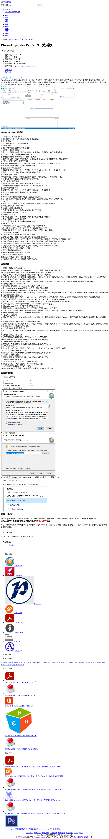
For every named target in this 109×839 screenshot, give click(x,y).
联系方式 (37, 833)
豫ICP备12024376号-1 (85, 837)
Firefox (43, 837)
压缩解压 (98, 662)
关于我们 (29, 833)
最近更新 (69, 833)
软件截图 (8, 72)
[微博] (7, 9)
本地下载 (10, 545)
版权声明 (45, 833)
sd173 (55, 835)
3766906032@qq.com (12, 12)
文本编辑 (33, 662)
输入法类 (62, 662)
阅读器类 (13, 665)
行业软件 (69, 662)
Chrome (36, 837)
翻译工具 (83, 662)
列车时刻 (47, 662)
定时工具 (55, 662)
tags (81, 833)
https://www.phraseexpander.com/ (25, 66)
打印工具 (26, 662)
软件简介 (8, 70)
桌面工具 (6, 665)
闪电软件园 (13, 39)
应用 (21, 39)
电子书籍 (20, 665)
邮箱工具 (40, 662)
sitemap (76, 833)
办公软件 (28, 39)
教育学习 (18, 662)
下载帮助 (53, 833)
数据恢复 (4, 662)
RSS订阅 (61, 833)
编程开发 (11, 662)
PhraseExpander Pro (16, 78)
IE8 (23, 837)
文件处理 (76, 662)
